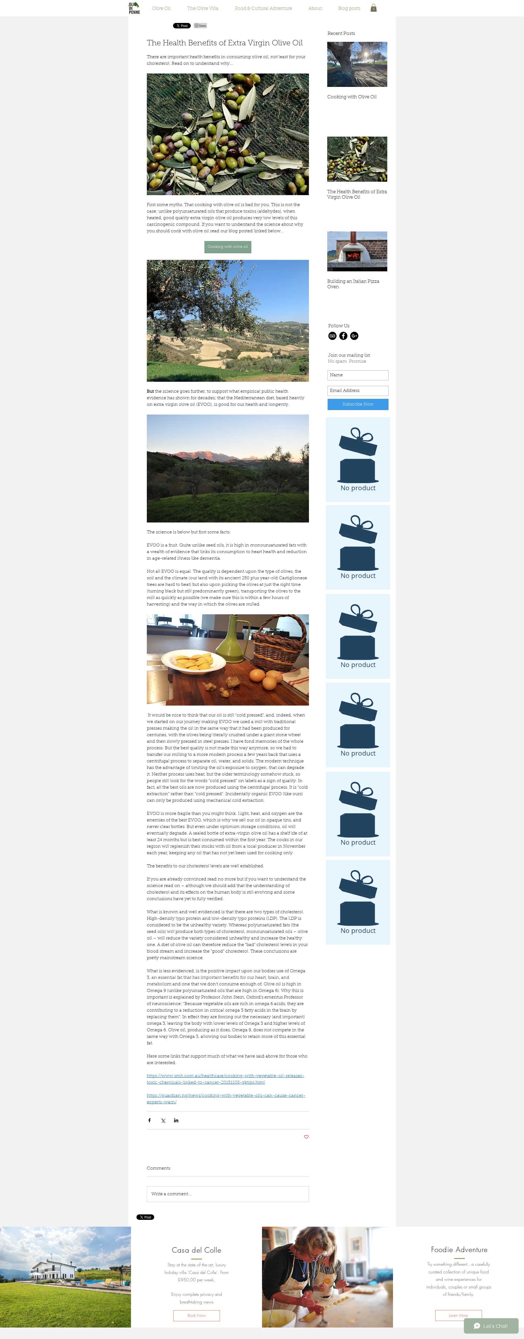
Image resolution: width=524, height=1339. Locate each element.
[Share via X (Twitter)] (162, 1120)
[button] (373, 8)
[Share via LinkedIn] (176, 1120)
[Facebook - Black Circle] (343, 336)
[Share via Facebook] (149, 1120)
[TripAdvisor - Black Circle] (332, 336)
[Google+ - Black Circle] (354, 336)
